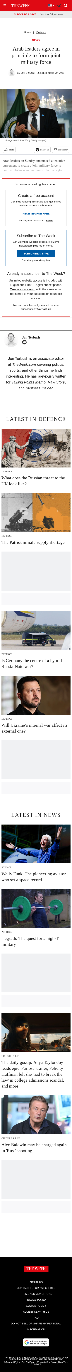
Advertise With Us (36, 1311)
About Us (36, 1282)
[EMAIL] (25, 342)
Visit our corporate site (51, 1359)
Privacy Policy (36, 1299)
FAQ (36, 1317)
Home (27, 32)
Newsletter (63, 149)
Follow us (44, 149)
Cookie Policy (36, 1305)
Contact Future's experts (36, 1287)
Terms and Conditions (36, 1293)
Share (11, 149)
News (36, 40)
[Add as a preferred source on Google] (36, 1342)
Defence (41, 32)
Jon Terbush (28, 72)
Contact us (44, 308)
